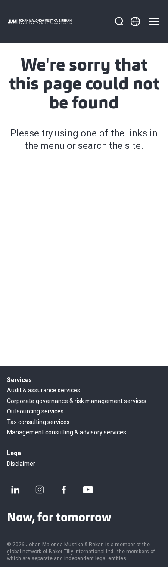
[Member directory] (135, 21)
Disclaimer (21, 463)
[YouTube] (87, 489)
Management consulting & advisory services (66, 432)
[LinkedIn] (15, 489)
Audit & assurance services (43, 390)
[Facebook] (63, 489)
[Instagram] (39, 489)
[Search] (119, 21)
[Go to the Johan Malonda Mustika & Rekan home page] (39, 21)
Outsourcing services (35, 411)
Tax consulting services (38, 422)
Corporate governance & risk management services (76, 401)
